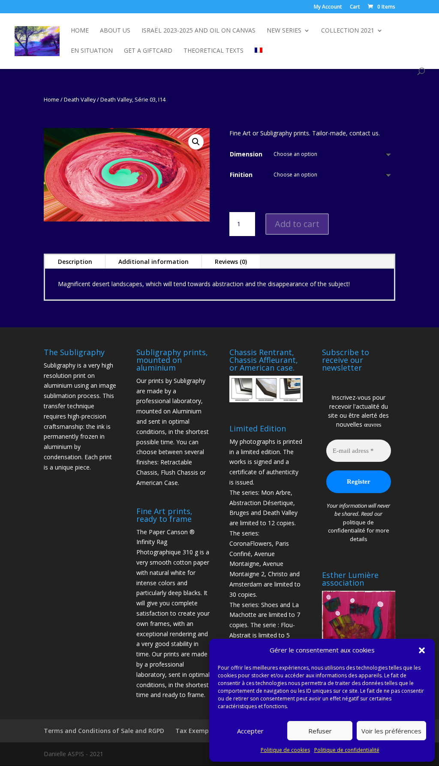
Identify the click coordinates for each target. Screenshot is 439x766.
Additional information (153, 261)
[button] (422, 650)
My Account (328, 7)
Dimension (246, 154)
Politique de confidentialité (346, 750)
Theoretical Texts (213, 51)
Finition (241, 175)
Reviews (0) (231, 261)
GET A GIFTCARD (148, 51)
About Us (115, 30)
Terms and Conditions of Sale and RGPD (104, 731)
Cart (355, 7)
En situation (92, 51)
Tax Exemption (198, 731)
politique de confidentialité (351, 526)
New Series (284, 30)
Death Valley (80, 99)
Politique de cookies (285, 750)
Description (75, 261)
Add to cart (297, 224)
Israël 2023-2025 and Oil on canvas (198, 30)
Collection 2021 (347, 30)
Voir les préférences (391, 731)
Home (80, 30)
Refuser (320, 731)
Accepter (250, 731)
